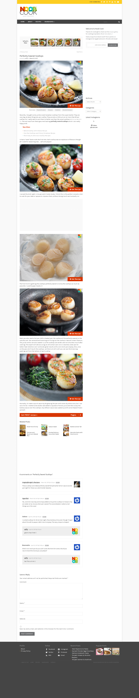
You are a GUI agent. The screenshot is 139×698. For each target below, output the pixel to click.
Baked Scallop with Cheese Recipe (35, 131)
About (30, 21)
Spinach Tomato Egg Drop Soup (83, 651)
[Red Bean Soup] (99, 651)
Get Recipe (76, 106)
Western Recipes (67, 110)
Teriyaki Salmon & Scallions (81, 659)
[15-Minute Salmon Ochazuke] (76, 43)
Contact (53, 662)
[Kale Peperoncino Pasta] (34, 43)
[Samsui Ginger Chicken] (115, 651)
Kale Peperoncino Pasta (80, 649)
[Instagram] (107, 2)
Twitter (50, 652)
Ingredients (48, 21)
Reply (57, 482)
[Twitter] (104, 2)
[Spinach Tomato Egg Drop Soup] (43, 43)
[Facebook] (102, 2)
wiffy (26, 529)
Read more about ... (106, 34)
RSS (49, 655)
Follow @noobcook (93, 126)
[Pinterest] (110, 2)
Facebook (51, 649)
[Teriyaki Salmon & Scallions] (68, 43)
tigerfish (25, 498)
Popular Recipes (41, 110)
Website (22, 619)
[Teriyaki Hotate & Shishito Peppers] (60, 43)
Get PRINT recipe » (29, 415)
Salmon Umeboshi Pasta (80, 653)
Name (22, 603)
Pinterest (63, 652)
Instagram (64, 649)
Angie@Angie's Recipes (31, 482)
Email (22, 611)
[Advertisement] (82, 11)
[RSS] (115, 2)
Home (23, 21)
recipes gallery (113, 32)
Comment (23, 582)
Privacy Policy (25, 651)
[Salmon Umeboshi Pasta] (51, 43)
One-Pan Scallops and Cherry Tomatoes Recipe (39, 133)
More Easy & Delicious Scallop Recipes (37, 135)
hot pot (74, 119)
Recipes (38, 21)
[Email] (118, 2)
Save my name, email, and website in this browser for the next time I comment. (47, 629)
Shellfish (57, 110)
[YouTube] (112, 2)
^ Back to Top (25, 662)
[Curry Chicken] (107, 651)
